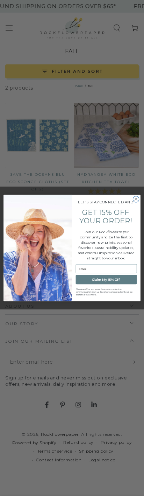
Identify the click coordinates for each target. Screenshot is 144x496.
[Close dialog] (136, 199)
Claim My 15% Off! (106, 279)
